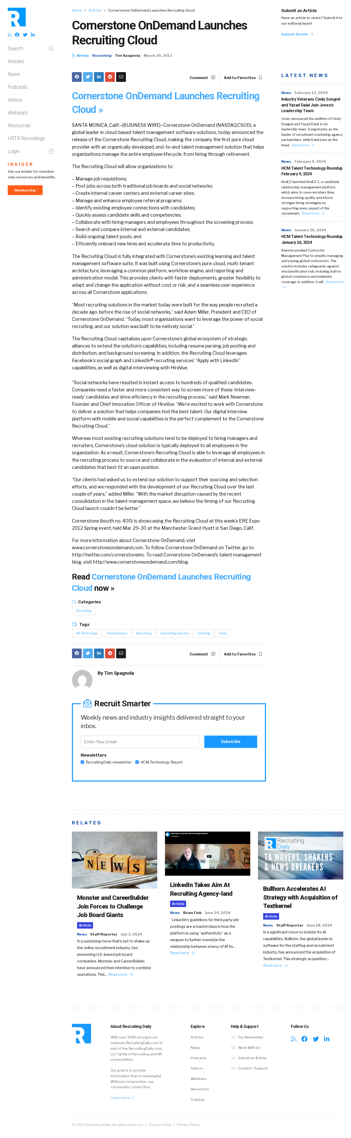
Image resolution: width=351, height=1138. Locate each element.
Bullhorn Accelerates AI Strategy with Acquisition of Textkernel (300, 897)
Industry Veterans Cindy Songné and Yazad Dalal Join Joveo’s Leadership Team (310, 105)
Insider (21, 164)
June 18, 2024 (319, 925)
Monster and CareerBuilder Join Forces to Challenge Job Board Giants (113, 906)
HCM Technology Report (162, 762)
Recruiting (102, 55)
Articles (16, 61)
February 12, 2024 (311, 93)
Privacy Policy (188, 1125)
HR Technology (87, 633)
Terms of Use (160, 1125)
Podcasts (17, 87)
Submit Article (295, 34)
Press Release (117, 633)
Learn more (120, 1098)
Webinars (18, 113)
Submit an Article (299, 10)
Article (82, 55)
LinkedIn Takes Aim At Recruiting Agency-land (201, 889)
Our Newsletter (250, 1037)
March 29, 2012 (158, 55)
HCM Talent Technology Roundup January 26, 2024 (312, 239)
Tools (222, 633)
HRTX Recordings (26, 138)
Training (197, 1099)
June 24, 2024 (217, 913)
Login (14, 151)
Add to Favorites (240, 77)
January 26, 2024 (310, 230)
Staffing (204, 633)
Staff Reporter (103, 934)
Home (77, 10)
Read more (301, 145)
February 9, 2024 (310, 161)
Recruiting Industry (175, 633)
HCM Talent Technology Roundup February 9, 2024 (312, 171)
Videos (15, 100)
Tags (83, 624)
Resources (19, 125)
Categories (89, 602)
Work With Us (248, 1048)
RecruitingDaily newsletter (109, 762)
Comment (199, 77)
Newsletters (93, 755)
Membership (25, 190)
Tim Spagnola (127, 55)
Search (15, 48)
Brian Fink (192, 913)
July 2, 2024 (131, 934)
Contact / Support (252, 1068)
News (14, 74)
